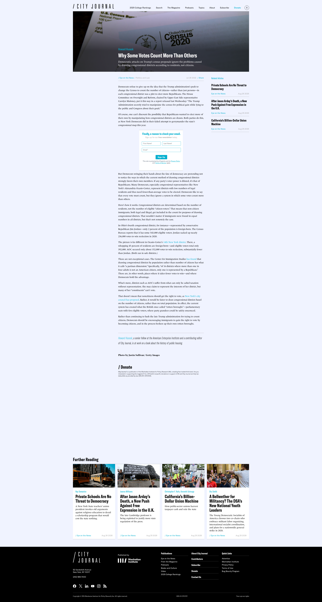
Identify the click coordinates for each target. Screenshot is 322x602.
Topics (201, 8)
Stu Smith (213, 491)
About (212, 8)
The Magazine (173, 8)
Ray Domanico (80, 491)
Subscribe (224, 8)
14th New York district (174, 241)
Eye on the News (84, 535)
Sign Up (161, 157)
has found (191, 258)
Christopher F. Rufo (172, 491)
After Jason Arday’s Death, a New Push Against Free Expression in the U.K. (229, 104)
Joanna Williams (126, 491)
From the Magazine (169, 561)
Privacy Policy (175, 161)
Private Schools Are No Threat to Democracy (229, 87)
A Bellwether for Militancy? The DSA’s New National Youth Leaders (225, 503)
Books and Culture (169, 568)
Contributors (197, 558)
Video (163, 571)
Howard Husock (125, 49)
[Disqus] (161, 415)
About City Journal (199, 553)
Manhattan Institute (230, 561)
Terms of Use (227, 568)
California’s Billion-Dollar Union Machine (228, 122)
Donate (237, 8)
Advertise (226, 558)
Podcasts (189, 8)
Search (159, 8)
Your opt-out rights (242, 596)
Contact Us (196, 577)
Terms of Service (160, 163)
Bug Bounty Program (230, 571)
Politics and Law (143, 78)
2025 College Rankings (140, 8)
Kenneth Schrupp (187, 491)
